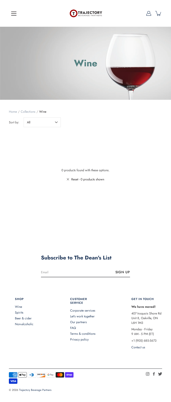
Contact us (138, 347)
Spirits (19, 312)
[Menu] (14, 13)
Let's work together (82, 316)
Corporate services (82, 310)
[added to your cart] (158, 13)
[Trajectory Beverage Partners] (85, 13)
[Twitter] (160, 374)
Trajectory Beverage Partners (35, 390)
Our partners (78, 322)
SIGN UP (122, 272)
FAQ (73, 328)
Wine (18, 306)
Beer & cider (23, 318)
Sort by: (14, 122)
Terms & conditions (83, 333)
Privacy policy (79, 339)
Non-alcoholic (24, 324)
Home (13, 111)
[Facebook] (154, 374)
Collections (28, 111)
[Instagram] (148, 374)
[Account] (148, 13)
